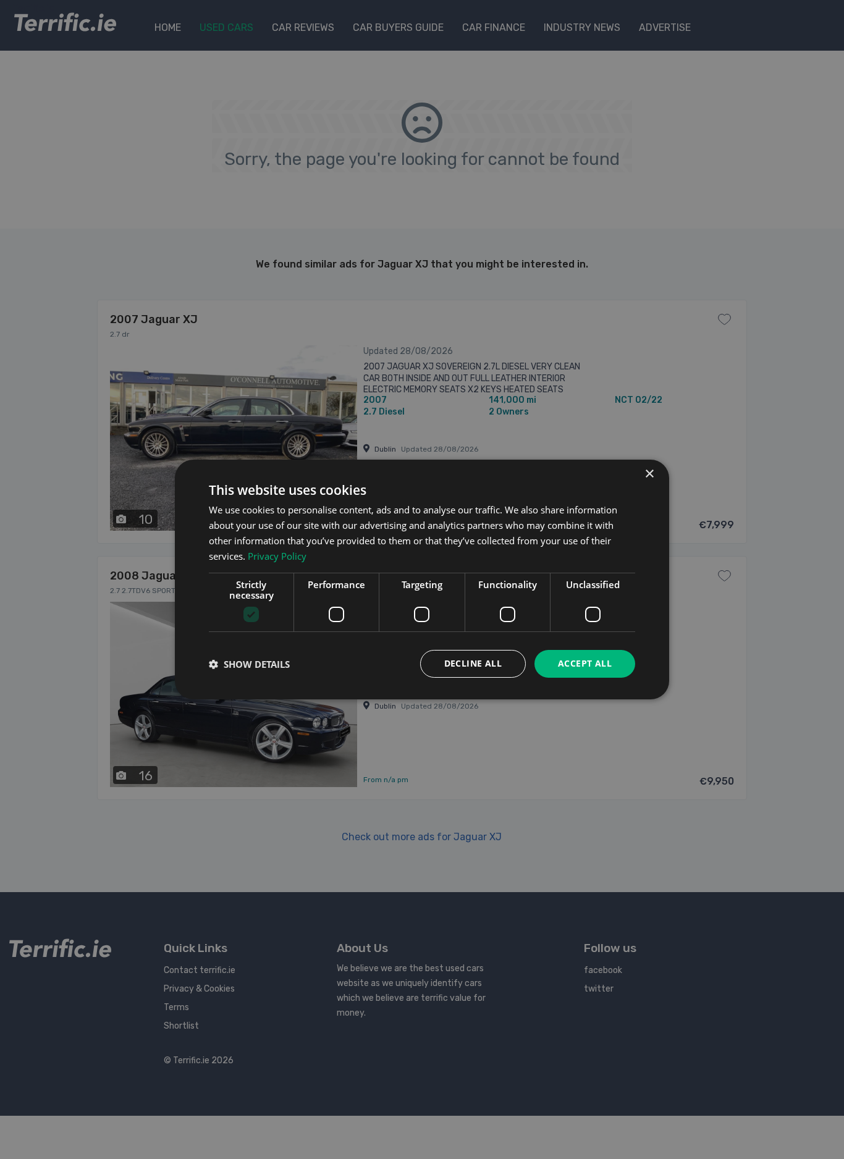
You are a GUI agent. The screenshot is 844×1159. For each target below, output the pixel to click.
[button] (249, 664)
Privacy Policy (277, 556)
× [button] (649, 474)
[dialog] (422, 579)
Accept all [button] (585, 663)
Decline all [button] (473, 663)
